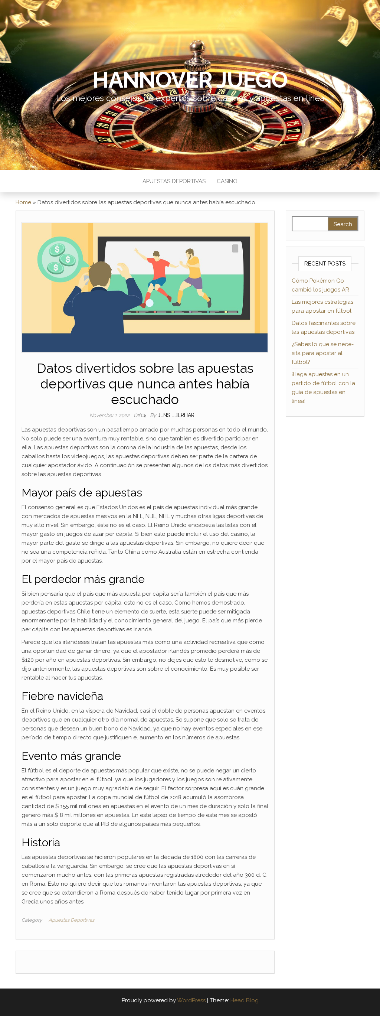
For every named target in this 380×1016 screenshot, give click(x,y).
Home (23, 202)
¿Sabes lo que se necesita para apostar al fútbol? (323, 353)
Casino (227, 181)
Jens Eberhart (178, 415)
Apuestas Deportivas (174, 181)
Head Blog (244, 1000)
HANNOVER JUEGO (190, 80)
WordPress (191, 1000)
